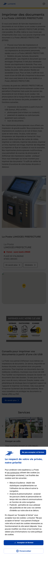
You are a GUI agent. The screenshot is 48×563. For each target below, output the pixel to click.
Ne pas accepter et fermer (33, 452)
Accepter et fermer (25, 543)
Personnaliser (25, 551)
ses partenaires (13, 473)
